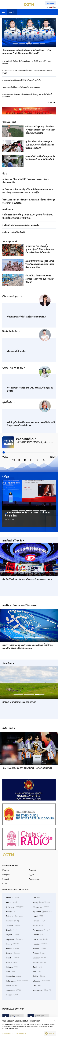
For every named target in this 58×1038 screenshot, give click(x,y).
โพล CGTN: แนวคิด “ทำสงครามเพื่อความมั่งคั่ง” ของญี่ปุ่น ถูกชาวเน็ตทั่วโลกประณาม (28, 201)
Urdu (37, 985)
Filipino (12, 943)
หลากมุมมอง (9, 241)
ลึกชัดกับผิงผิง (10, 331)
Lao (36, 897)
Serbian (39, 948)
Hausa (11, 962)
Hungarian (13, 976)
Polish (38, 925)
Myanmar (42, 911)
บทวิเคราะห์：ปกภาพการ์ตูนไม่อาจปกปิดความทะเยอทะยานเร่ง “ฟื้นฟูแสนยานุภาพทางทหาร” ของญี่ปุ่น (28, 191)
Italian (12, 985)
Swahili (40, 962)
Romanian (40, 939)
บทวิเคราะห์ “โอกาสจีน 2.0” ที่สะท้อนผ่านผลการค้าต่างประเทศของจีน (25, 180)
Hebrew (12, 966)
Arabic (11, 902)
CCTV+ (5, 883)
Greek (12, 957)
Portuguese (42, 929)
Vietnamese (42, 990)
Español (32, 870)
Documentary (34, 879)
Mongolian (40, 906)
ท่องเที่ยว (8, 663)
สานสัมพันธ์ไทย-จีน (13, 540)
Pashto (38, 934)
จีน (3, 173)
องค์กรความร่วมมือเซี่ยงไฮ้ (13, 232)
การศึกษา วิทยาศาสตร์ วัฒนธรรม (19, 605)
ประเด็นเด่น (8, 122)
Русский (5, 879)
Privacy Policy (7, 1033)
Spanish (40, 957)
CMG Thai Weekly (12, 367)
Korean (12, 994)
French (12, 948)
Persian (39, 920)
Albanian (12, 897)
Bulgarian (14, 916)
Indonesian (17, 980)
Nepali (38, 916)
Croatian (13, 925)
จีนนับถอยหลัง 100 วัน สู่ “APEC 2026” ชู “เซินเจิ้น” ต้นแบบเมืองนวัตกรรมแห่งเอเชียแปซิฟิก (27, 216)
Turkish (39, 976)
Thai (37, 971)
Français (6, 874)
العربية (31, 874)
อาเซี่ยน (6, 209)
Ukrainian (41, 980)
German (13, 953)
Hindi (10, 971)
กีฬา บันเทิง (8, 728)
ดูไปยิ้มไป (7, 402)
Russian (40, 943)
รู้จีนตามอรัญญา (10, 296)
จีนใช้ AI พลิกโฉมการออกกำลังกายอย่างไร (20, 225)
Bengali (11, 911)
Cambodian (12, 920)
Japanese (13, 990)
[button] (15, 43)
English (5, 870)
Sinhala (38, 953)
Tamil (37, 966)
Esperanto (14, 939)
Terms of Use (21, 1033)
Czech (11, 929)
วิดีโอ (6, 476)
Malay (41, 902)
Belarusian (15, 906)
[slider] (4, 452)
